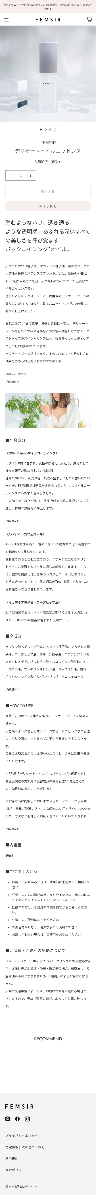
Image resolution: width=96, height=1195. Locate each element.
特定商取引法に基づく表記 (25, 1147)
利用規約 (12, 1158)
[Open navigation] (6, 19)
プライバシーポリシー (21, 1135)
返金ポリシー (15, 1170)
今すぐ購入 (48, 207)
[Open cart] (89, 19)
